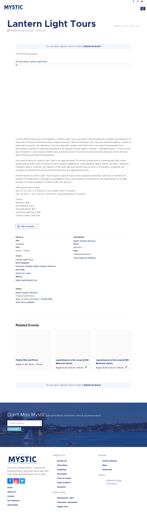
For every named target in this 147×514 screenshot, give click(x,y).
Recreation (62, 474)
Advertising (12, 505)
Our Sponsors (13, 501)
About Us (11, 492)
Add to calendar (27, 226)
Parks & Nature (64, 483)
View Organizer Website (85, 257)
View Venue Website (25, 302)
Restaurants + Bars (65, 498)
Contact (10, 496)
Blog (104, 465)
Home (10, 487)
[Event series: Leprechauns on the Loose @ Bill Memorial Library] (86, 367)
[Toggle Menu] (142, 8)
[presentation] (33, 343)
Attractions (62, 465)
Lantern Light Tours (24, 259)
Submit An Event (92, 46)
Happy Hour (62, 507)
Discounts (112, 484)
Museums (61, 487)
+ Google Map (45, 298)
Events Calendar (109, 461)
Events (117, 26)
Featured (20, 266)
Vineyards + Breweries (67, 502)
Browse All (62, 461)
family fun (20, 273)
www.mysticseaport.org (26, 280)
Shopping (61, 470)
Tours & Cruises (64, 478)
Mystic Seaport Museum (45, 266)
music (28, 273)
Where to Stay (114, 481)
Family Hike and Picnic (27, 359)
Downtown (107, 470)
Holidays (29, 266)
